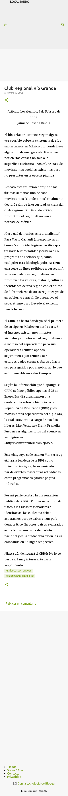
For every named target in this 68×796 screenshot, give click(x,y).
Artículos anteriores (19, 571)
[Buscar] (63, 24)
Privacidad (14, 776)
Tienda (12, 767)
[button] (6, 100)
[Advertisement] (39, 26)
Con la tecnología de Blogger (36, 783)
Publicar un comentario (21, 603)
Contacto (13, 773)
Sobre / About (16, 770)
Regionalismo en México (20, 576)
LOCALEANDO (19, 1)
